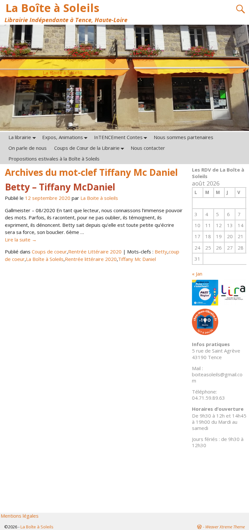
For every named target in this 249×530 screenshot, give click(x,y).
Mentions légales (20, 515)
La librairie (19, 137)
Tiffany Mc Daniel (137, 259)
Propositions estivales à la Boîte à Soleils (54, 158)
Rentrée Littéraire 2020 (95, 251)
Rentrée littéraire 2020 (91, 259)
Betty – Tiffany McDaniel (60, 187)
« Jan (197, 273)
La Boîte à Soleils (52, 7)
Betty (161, 251)
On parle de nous (27, 148)
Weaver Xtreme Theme (225, 527)
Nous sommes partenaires (183, 137)
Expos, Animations (62, 137)
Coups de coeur (49, 251)
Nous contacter (148, 148)
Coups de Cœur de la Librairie (87, 148)
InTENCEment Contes (118, 137)
